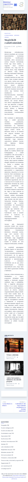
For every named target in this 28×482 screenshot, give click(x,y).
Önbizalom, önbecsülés (7, 457)
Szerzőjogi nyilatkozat (20, 477)
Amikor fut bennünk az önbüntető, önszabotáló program (14, 379)
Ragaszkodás (4, 463)
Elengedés (4, 425)
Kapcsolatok (4, 436)
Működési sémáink (6, 452)
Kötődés (3, 444)
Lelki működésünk (6, 447)
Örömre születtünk (12, 355)
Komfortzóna (4, 439)
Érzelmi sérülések (6, 430)
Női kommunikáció (6, 455)
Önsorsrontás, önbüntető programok (11, 460)
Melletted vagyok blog (8, 3)
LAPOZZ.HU (14, 478)
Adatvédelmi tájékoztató (19, 475)
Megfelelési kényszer (7, 449)
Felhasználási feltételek (8, 477)
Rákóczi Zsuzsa (10, 358)
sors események (5, 466)
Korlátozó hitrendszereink (8, 441)
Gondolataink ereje (6, 433)
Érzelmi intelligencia (6, 428)
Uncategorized (5, 468)
